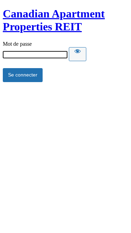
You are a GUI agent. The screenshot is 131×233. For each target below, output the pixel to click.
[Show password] (77, 54)
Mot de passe (17, 44)
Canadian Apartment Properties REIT (54, 20)
